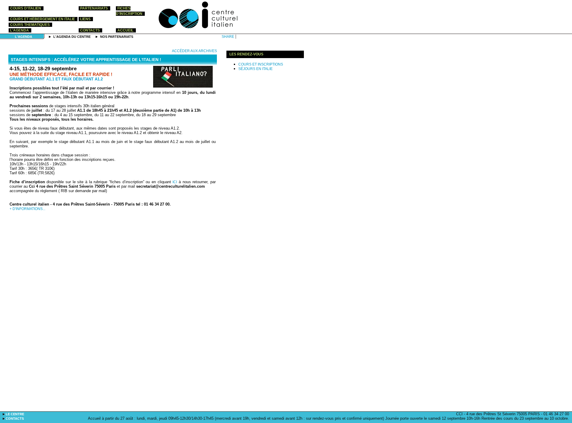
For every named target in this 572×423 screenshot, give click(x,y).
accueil (125, 30)
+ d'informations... (27, 209)
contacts (90, 30)
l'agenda (19, 30)
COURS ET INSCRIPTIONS (260, 64)
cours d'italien (25, 8)
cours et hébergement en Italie (42, 19)
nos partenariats (116, 36)
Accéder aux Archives (194, 51)
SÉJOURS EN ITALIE (255, 69)
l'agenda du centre (72, 36)
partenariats (94, 8)
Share (228, 37)
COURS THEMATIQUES (30, 25)
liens (85, 19)
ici (174, 182)
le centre (15, 414)
